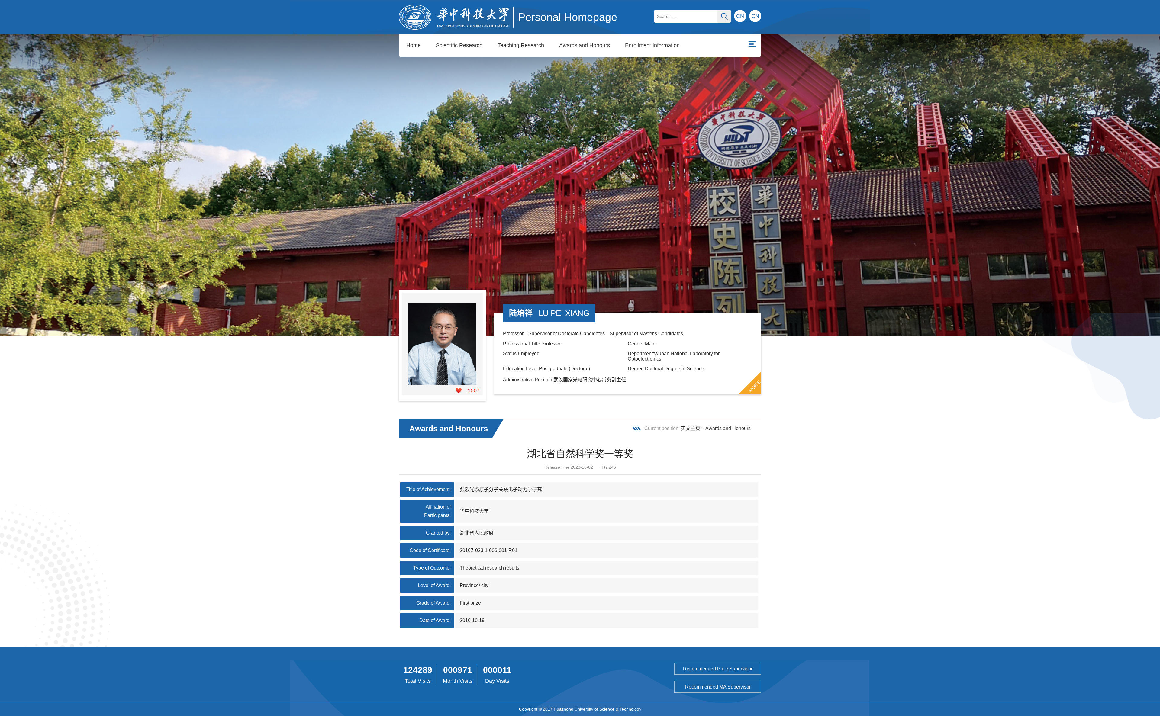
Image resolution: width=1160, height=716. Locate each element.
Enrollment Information (652, 45)
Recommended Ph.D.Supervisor (717, 668)
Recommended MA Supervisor (718, 686)
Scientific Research (459, 45)
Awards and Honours (584, 45)
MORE (755, 386)
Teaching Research (521, 45)
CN (755, 16)
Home (413, 45)
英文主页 (690, 428)
